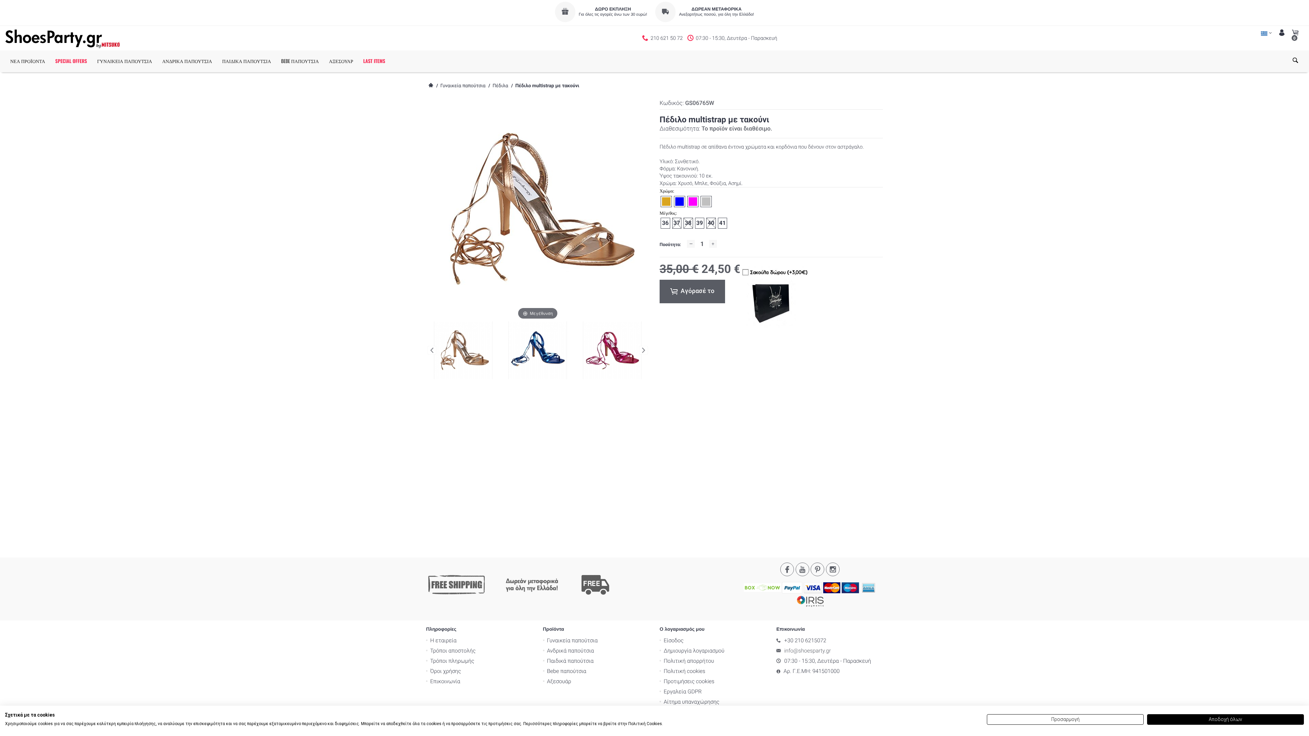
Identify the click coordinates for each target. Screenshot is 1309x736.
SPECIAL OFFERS (71, 61)
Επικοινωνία (445, 681)
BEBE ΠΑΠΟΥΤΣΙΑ (300, 61)
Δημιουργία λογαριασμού (694, 650)
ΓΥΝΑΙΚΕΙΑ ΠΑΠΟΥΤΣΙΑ (124, 61)
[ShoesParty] (62, 38)
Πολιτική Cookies (645, 723)
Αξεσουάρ (559, 681)
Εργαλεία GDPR (683, 691)
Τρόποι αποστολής (453, 650)
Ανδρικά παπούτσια (570, 650)
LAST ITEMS (374, 61)
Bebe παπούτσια (566, 671)
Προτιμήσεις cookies (689, 681)
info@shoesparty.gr (807, 650)
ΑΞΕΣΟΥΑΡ (341, 61)
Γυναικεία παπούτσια (462, 86)
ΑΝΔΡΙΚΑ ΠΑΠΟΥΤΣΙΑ (187, 61)
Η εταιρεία (443, 640)
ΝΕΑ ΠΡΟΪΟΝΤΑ (27, 61)
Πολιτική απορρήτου (689, 661)
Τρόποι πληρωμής (452, 661)
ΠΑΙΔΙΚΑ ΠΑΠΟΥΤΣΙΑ (246, 61)
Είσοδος (673, 640)
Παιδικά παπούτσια (570, 661)
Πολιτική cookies (684, 671)
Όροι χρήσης (445, 671)
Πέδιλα (500, 86)
